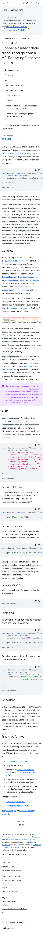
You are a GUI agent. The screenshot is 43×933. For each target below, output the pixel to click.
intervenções (7, 369)
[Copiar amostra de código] (39, 170)
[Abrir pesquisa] (23, 2)
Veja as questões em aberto (12, 870)
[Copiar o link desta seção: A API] (10, 411)
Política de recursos (25, 770)
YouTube (5, 905)
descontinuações (28, 366)
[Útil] (12, 43)
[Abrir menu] (3, 3)
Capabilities (17, 10)
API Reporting (33, 389)
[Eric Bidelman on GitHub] (6, 140)
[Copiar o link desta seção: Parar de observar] (23, 585)
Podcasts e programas (10, 891)
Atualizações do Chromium (12, 880)
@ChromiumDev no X (10, 901)
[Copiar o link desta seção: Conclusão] (17, 700)
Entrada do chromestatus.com (19, 806)
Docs (4, 10)
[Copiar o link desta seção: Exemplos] (16, 613)
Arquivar (5, 888)
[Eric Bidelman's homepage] (9, 140)
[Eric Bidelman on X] (3, 140)
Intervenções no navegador (18, 761)
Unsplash (5, 814)
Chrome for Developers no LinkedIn (14, 909)
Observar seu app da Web (18, 261)
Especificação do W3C (15, 802)
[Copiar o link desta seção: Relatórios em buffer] (26, 526)
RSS (3, 912)
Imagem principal (9, 811)
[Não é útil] (16, 43)
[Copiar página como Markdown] (12, 63)
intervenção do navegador (13, 153)
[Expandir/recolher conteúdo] (18, 70)
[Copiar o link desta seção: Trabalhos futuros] (26, 736)
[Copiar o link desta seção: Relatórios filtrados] (24, 487)
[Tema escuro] (35, 170)
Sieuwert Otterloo (26, 811)
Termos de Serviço (8, 922)
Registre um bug (8, 866)
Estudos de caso (8, 884)
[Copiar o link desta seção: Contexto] (16, 251)
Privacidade (21, 922)
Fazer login (35, 3)
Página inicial (6, 38)
